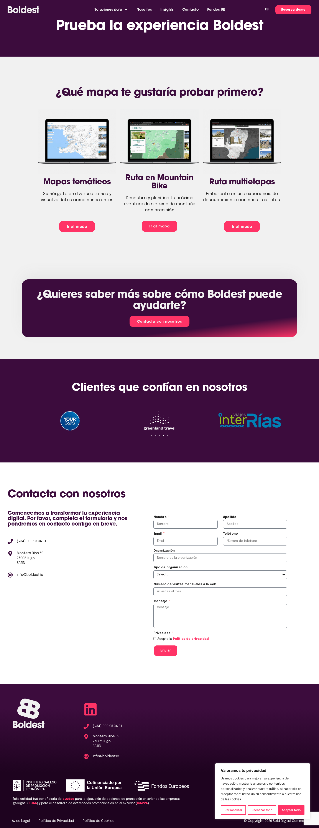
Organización (164, 550)
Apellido (229, 517)
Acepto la (183, 638)
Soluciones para (108, 9)
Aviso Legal (21, 821)
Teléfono (230, 533)
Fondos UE (216, 9)
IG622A (142, 803)
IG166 (32, 803)
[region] (262, 791)
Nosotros (144, 9)
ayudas (68, 798)
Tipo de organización (170, 567)
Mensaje (160, 601)
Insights (166, 9)
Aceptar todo (291, 810)
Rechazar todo (262, 810)
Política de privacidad (191, 638)
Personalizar (233, 810)
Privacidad (162, 633)
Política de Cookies (98, 821)
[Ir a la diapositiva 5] (167, 435)
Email (158, 533)
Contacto (190, 9)
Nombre (160, 517)
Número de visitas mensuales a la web (184, 584)
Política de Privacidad (56, 821)
